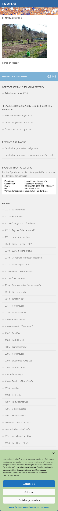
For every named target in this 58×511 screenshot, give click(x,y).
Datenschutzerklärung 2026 (18, 129)
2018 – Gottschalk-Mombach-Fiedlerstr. (24, 257)
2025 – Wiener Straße (15, 209)
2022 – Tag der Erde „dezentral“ (20, 230)
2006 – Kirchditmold (14, 340)
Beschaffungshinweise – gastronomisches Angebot (29, 155)
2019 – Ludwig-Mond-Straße (18, 251)
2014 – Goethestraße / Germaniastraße (23, 285)
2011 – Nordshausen (15, 305)
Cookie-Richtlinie (15, 507)
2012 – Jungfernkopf (14, 299)
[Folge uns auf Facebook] (49, 76)
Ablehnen (29, 492)
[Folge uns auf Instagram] (54, 76)
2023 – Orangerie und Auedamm (20, 223)
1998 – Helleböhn (13, 395)
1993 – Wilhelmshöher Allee (18, 422)
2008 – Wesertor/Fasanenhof (19, 326)
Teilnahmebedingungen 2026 (18, 115)
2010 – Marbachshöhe (15, 312)
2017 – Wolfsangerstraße (17, 264)
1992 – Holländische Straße (17, 429)
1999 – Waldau (12, 388)
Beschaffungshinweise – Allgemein (21, 148)
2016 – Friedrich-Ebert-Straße (19, 271)
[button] (53, 453)
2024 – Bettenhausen (15, 216)
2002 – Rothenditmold (15, 367)
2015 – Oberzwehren (15, 278)
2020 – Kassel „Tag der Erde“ (18, 244)
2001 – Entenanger (14, 374)
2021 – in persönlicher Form (18, 237)
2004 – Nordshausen (15, 354)
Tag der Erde (9, 3)
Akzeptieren (29, 483)
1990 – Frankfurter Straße (17, 443)
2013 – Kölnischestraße (16, 292)
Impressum (45, 507)
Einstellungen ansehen (29, 500)
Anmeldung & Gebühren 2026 (19, 122)
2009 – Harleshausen (15, 319)
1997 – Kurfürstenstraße (16, 402)
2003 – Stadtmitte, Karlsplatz (18, 360)
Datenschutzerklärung (31, 507)
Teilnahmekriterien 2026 (16, 93)
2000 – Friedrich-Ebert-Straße (19, 381)
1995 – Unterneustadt (15, 408)
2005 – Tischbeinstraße (16, 347)
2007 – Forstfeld (13, 333)
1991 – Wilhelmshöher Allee (18, 436)
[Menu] (54, 3)
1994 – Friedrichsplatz (15, 415)
